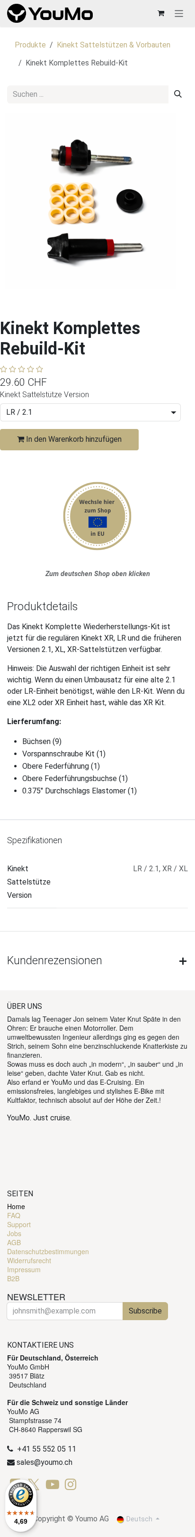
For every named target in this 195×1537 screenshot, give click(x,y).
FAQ (13, 1215)
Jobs (14, 1233)
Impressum (24, 1269)
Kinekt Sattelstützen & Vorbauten (113, 44)
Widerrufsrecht (29, 1260)
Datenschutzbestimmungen (48, 1251)
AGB (14, 1242)
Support (19, 1224)
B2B (13, 1278)
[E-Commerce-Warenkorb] (161, 13)
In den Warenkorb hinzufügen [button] (73, 439)
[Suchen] (178, 94)
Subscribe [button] (145, 1310)
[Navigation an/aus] (179, 13)
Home (16, 1206)
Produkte (30, 44)
